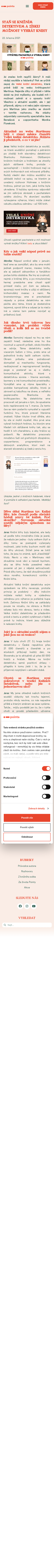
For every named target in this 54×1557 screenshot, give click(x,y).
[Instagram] (27, 906)
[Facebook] (20, 906)
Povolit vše (27, 817)
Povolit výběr (27, 827)
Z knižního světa (27, 876)
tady (29, 243)
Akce (27, 887)
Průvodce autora (27, 865)
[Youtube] (34, 906)
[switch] (46, 777)
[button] (27, 6)
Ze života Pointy (27, 882)
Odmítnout (27, 837)
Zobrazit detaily (36, 808)
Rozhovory (27, 871)
